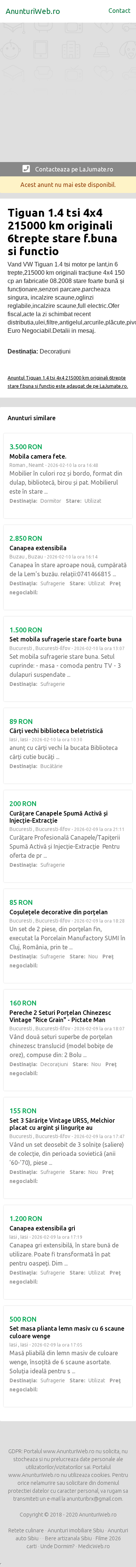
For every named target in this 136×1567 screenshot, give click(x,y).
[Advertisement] (68, 94)
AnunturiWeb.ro (33, 11)
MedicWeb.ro (94, 1546)
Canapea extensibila (37, 548)
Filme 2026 (108, 1538)
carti (31, 1546)
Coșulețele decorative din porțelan (58, 912)
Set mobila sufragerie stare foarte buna (65, 639)
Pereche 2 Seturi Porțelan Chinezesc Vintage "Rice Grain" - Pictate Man (60, 1016)
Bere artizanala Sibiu (68, 1538)
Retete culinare (26, 1530)
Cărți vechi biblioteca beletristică (56, 730)
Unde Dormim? (57, 1546)
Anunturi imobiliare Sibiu (76, 1530)
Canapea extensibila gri (42, 1228)
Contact (119, 10)
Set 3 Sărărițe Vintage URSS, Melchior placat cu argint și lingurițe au (62, 1124)
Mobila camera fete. (37, 456)
